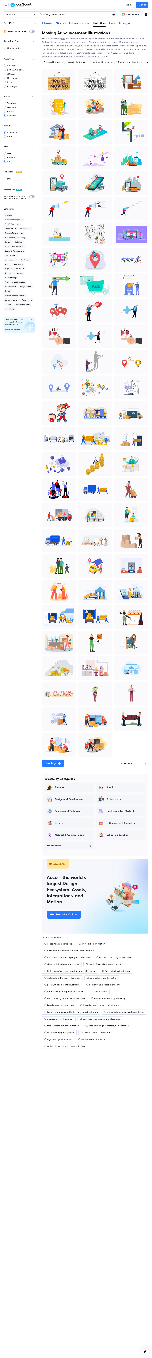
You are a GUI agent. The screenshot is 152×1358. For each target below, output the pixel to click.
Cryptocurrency (11, 260)
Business (8, 215)
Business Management (14, 220)
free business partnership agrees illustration (68, 957)
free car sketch (100, 991)
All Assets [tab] (47, 23)
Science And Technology (69, 811)
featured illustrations (62, 53)
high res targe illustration (59, 1039)
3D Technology (11, 277)
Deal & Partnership (12, 224)
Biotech (8, 291)
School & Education (117, 835)
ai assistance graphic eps (59, 943)
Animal (8, 264)
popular (143, 49)
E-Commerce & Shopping (120, 823)
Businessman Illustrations (130, 62)
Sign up (142, 5)
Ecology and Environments (15, 295)
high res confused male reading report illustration (71, 971)
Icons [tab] (112, 23)
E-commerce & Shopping (15, 237)
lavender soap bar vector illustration (101, 1005)
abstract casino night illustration (115, 957)
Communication (11, 300)
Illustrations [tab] (99, 23)
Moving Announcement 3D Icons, (119, 53)
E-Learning (9, 309)
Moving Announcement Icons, (90, 56)
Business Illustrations (53, 62)
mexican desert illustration (60, 1019)
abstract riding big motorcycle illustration (108, 1025)
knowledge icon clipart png (60, 1005)
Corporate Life (11, 229)
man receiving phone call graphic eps (125, 1012)
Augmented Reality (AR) (14, 269)
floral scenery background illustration (65, 991)
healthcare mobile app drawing (109, 998)
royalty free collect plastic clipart (105, 964)
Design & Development (14, 251)
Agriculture (9, 273)
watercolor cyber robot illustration (63, 978)
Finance (59, 823)
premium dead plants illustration (63, 984)
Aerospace (18, 264)
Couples (8, 304)
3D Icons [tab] (61, 23)
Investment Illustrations (102, 62)
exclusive (134, 49)
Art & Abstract (10, 286)
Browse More (54, 845)
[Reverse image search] (113, 14)
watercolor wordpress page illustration (66, 1046)
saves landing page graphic (60, 1032)
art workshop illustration (93, 943)
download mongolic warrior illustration (102, 1019)
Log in (128, 5)
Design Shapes (25, 286)
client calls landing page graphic (63, 964)
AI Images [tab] (124, 23)
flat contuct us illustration (117, 971)
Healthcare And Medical (120, 811)
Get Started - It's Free (63, 914)
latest (44, 53)
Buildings (18, 242)
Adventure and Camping (15, 282)
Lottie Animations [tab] (79, 23)
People (110, 787)
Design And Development (69, 799)
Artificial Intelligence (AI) (14, 246)
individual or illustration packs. (128, 45)
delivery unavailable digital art (104, 984)
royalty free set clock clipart (97, 1032)
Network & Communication (70, 835)
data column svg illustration (103, 978)
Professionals (113, 799)
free (63, 38)
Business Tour (25, 229)
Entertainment (10, 255)
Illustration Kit (14, 48)
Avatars (20, 273)
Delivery (8, 242)
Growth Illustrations (77, 62)
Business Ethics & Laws (14, 233)
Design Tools (27, 300)
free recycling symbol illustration (63, 1025)
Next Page (50, 763)
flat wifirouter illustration (93, 1039)
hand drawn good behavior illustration (66, 998)
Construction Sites (22, 304)
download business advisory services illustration (70, 950)
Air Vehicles (25, 260)
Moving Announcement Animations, (59, 56)
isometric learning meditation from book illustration (72, 1012)
